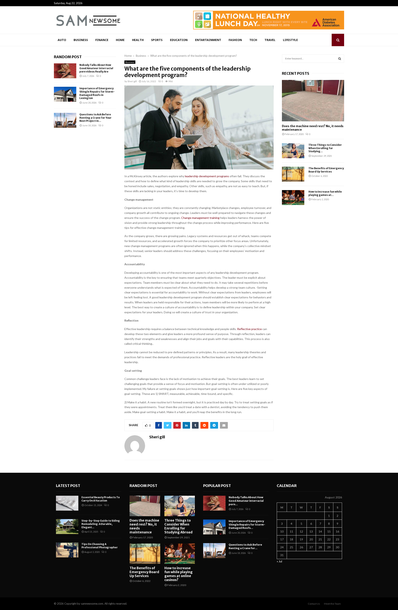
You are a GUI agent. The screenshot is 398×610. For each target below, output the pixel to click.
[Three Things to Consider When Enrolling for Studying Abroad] (293, 150)
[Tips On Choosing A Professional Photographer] (67, 549)
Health (138, 40)
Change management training (200, 217)
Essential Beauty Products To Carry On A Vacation (100, 499)
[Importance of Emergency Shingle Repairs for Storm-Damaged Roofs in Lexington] (65, 94)
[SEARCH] (339, 58)
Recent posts (295, 73)
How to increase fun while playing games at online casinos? (178, 574)
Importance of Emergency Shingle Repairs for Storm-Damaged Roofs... (247, 524)
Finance (101, 40)
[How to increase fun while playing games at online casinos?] (293, 197)
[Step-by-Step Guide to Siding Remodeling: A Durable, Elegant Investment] (67, 526)
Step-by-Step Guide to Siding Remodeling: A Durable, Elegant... (100, 524)
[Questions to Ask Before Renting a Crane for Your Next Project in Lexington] (65, 120)
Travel (270, 40)
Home (120, 40)
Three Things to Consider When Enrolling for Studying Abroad (178, 526)
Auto (62, 40)
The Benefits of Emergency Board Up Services (326, 170)
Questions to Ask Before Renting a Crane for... (245, 546)
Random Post (68, 56)
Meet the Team (332, 603)
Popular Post (217, 485)
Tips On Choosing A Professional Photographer (99, 545)
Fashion (235, 40)
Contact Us (314, 603)
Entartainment (208, 40)
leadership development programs (207, 176)
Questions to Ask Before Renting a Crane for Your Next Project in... (95, 117)
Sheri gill (132, 81)
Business (81, 40)
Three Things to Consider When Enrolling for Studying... (325, 148)
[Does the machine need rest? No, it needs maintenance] (313, 100)
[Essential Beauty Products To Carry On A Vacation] (67, 503)
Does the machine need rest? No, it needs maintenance (312, 127)
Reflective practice (249, 329)
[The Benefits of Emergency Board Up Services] (293, 174)
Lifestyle (290, 40)
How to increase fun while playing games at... (325, 193)
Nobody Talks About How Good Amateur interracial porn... (246, 500)
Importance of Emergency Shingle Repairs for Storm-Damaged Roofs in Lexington (97, 93)
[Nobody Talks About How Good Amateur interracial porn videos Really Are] (65, 70)
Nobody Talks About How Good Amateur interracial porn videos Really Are (96, 68)
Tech (253, 40)
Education (179, 40)
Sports (157, 40)
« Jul (279, 561)
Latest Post (68, 485)
